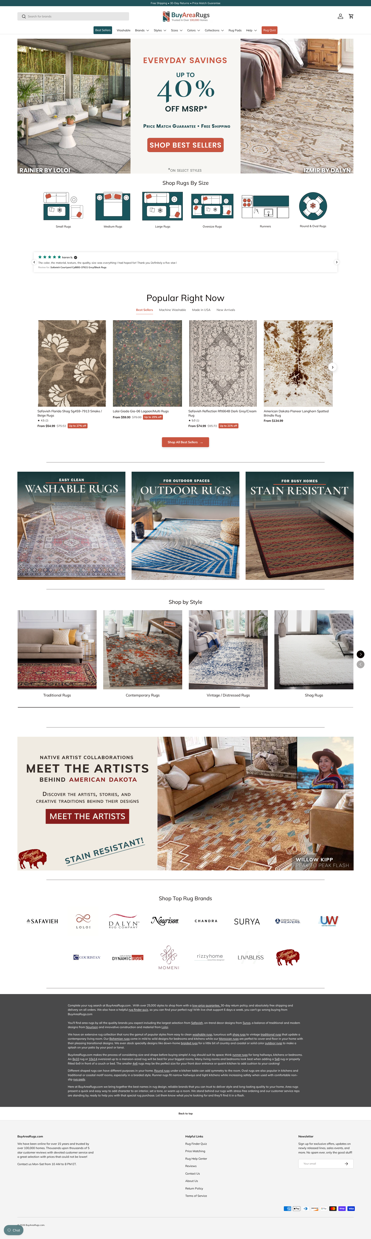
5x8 (277, 1059)
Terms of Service (196, 1196)
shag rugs (239, 1034)
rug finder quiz (138, 1009)
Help (249, 30)
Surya (246, 1023)
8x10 (75, 1059)
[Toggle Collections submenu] (222, 30)
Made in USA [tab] (201, 310)
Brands (140, 30)
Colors (191, 30)
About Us (191, 1181)
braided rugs (189, 1043)
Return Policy (194, 1188)
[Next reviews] (336, 262)
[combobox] (73, 16)
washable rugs (202, 1034)
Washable (123, 30)
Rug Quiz (269, 30)
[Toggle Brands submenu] (147, 30)
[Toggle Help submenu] (255, 30)
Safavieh (197, 1023)
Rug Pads (235, 30)
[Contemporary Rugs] (142, 649)
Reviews (191, 1166)
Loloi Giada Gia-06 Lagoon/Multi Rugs (141, 411)
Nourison (92, 1027)
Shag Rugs (314, 695)
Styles (158, 30)
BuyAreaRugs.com (35, 1225)
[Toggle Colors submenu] (198, 30)
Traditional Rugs (57, 695)
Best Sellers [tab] (144, 310)
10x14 (93, 1059)
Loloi (165, 1027)
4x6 (135, 1063)
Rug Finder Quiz (196, 1144)
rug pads (79, 1079)
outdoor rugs (273, 1043)
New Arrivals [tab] (226, 310)
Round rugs (162, 1070)
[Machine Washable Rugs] (71, 526)
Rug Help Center (196, 1158)
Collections (212, 30)
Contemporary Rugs (143, 695)
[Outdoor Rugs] (186, 526)
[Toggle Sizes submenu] (181, 30)
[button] (351, 16)
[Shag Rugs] (313, 649)
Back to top (186, 1113)
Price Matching (195, 1151)
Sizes (174, 30)
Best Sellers (103, 30)
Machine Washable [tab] (172, 310)
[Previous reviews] (34, 262)
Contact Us (192, 1173)
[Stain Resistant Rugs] (300, 526)
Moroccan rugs (229, 1038)
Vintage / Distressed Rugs (228, 695)
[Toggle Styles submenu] (165, 30)
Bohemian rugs (119, 1038)
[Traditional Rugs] (57, 649)
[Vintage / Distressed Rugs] (228, 649)
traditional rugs (271, 1034)
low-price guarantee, (206, 1005)
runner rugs (240, 1055)
